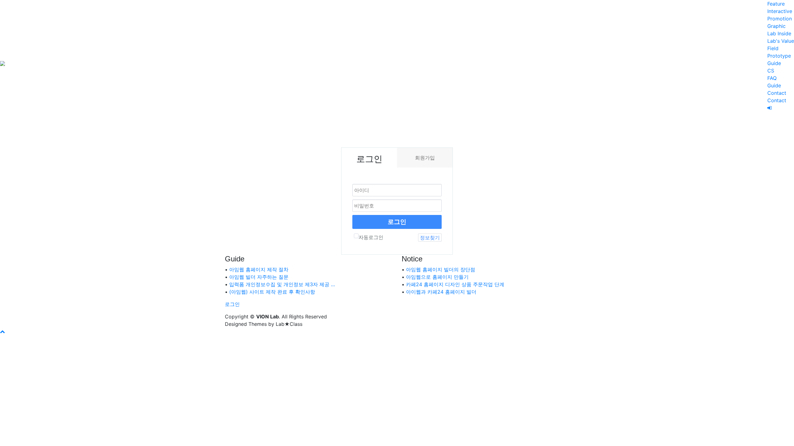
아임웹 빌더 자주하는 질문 (258, 277)
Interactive (779, 11)
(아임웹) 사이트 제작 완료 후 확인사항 (272, 292)
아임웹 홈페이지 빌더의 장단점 (440, 269)
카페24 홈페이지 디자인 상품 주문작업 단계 (455, 284)
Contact (776, 93)
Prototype (779, 56)
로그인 (397, 221)
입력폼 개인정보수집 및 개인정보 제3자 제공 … (282, 284)
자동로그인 (371, 237)
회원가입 (425, 158)
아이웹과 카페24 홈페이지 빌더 (441, 292)
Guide (774, 63)
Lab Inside (779, 33)
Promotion (779, 18)
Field (772, 48)
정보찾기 (430, 237)
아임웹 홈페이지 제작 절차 (258, 269)
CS (770, 71)
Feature (776, 4)
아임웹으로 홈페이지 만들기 (437, 277)
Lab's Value (780, 41)
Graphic (776, 26)
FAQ (772, 78)
